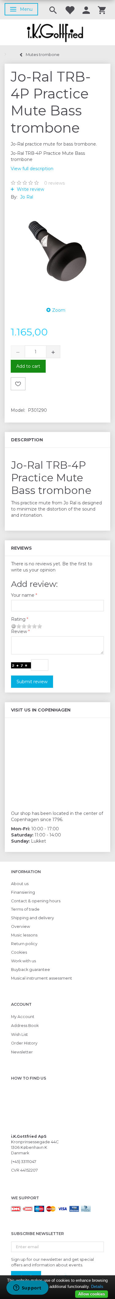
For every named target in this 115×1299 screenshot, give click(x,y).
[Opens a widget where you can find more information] (27, 1288)
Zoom (58, 310)
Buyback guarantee (30, 969)
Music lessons (24, 935)
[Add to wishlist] (18, 383)
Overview (20, 926)
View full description (32, 168)
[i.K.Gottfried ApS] (57, 32)
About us (20, 883)
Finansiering (23, 892)
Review (19, 631)
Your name (22, 595)
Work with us (23, 961)
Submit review (32, 681)
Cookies (19, 952)
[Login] (86, 9)
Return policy (24, 943)
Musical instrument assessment (41, 978)
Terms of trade (25, 909)
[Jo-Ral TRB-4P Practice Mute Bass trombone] (57, 252)
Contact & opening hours (35, 901)
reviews (54, 183)
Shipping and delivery (32, 918)
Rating (18, 619)
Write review (30, 189)
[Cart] (101, 9)
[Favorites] (69, 9)
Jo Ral (26, 197)
